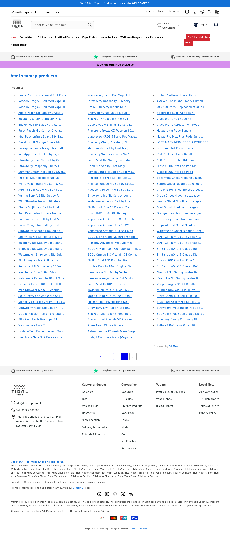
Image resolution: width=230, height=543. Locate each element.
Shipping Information (95, 427)
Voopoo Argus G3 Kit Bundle (176, 284)
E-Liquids (127, 399)
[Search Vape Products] (90, 25)
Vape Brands (164, 399)
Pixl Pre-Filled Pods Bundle (175, 154)
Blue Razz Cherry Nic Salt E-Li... (178, 302)
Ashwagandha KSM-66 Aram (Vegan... (114, 331)
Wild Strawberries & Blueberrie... (40, 290)
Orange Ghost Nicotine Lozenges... (180, 213)
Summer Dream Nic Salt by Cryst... (42, 172)
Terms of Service (209, 406)
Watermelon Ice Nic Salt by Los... (110, 201)
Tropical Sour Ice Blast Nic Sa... (39, 177)
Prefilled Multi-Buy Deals (197, 40)
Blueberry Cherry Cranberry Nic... (40, 118)
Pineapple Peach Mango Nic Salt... (42, 148)
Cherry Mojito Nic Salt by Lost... (40, 207)
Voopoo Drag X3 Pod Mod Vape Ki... (43, 107)
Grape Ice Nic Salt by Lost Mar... (40, 248)
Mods (124, 427)
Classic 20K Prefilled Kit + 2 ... (177, 260)
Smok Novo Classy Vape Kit (106, 325)
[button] (27, 37)
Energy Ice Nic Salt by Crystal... (39, 124)
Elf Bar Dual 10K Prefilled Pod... (109, 260)
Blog (85, 399)
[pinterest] (201, 12)
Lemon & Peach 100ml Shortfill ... (41, 284)
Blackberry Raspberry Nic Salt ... (109, 118)
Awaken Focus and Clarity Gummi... (181, 101)
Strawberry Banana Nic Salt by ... (40, 231)
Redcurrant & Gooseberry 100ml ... (41, 266)
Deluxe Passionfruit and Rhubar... (41, 313)
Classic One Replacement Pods (178, 124)
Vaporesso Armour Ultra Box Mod (110, 231)
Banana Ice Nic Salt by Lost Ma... (41, 219)
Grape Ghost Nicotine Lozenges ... (180, 195)
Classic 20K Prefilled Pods (175, 172)
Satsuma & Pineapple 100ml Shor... (42, 278)
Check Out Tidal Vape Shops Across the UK (37, 461)
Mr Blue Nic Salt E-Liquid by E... (178, 290)
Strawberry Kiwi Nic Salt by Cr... (39, 160)
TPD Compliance (209, 399)
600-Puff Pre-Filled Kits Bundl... (178, 160)
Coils (124, 434)
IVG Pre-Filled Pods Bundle (175, 148)
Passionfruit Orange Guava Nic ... (41, 142)
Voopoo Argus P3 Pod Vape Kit (109, 95)
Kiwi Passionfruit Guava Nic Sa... (41, 136)
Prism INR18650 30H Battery (107, 213)
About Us (173, 11)
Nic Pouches (129, 441)
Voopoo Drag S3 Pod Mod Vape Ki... (43, 101)
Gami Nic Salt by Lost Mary (106, 166)
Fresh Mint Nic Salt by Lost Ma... (110, 160)
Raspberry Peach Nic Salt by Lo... (110, 189)
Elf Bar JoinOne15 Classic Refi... (179, 248)
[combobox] (62, 25)
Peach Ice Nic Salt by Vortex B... (179, 278)
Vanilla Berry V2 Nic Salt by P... (39, 195)
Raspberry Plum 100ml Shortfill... (41, 272)
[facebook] (186, 12)
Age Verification (209, 392)
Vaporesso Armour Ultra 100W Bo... (112, 225)
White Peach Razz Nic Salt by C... (41, 183)
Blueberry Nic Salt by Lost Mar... (40, 242)
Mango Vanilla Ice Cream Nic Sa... (41, 302)
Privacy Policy (207, 413)
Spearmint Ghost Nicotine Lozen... (180, 177)
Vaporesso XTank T (31, 325)
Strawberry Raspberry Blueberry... (110, 101)
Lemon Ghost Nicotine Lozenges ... (180, 201)
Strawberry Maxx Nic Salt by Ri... (40, 307)
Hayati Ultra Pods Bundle (174, 130)
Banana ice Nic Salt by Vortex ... (109, 272)
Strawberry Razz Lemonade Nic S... (181, 313)
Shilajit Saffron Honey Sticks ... (178, 95)
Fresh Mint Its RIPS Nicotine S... (109, 284)
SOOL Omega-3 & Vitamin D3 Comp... (113, 254)
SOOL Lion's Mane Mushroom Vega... (113, 237)
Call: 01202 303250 (27, 410)
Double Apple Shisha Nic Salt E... (110, 124)
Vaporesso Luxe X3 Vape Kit (176, 113)
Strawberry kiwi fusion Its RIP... (109, 307)
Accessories (128, 448)
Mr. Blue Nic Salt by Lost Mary (108, 148)
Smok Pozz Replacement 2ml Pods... (43, 95)
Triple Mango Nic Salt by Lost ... (40, 225)
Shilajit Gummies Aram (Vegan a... (111, 337)
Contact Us (89, 413)
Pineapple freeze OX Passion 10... (111, 130)
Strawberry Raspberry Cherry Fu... (41, 166)
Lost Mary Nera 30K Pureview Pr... (41, 337)
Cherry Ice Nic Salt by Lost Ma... (40, 237)
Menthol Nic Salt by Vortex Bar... (179, 272)
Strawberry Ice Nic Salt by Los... (109, 195)
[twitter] (209, 12)
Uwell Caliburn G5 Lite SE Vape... (179, 242)
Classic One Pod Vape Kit (174, 118)
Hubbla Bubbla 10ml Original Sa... (111, 266)
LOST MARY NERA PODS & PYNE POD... (184, 142)
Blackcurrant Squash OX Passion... (111, 319)
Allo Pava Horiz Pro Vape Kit (37, 319)
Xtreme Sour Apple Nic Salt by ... (40, 189)
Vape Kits (127, 392)
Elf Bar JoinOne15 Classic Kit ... (178, 254)
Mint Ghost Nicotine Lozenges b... (180, 207)
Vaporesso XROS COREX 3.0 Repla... (112, 219)
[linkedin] (216, 12)
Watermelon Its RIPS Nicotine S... (110, 290)
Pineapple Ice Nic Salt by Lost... (109, 177)
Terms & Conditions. (138, 529)
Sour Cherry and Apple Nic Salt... (40, 296)
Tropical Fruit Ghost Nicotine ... (178, 225)
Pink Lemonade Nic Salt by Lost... (111, 183)
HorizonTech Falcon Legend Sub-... (42, 331)
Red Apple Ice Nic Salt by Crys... (40, 154)
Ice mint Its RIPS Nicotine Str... (108, 302)
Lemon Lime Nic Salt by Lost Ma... (111, 172)
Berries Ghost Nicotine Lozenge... (179, 183)
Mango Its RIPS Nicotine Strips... (110, 296)
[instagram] (194, 12)
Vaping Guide (90, 406)
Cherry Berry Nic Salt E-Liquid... (109, 113)
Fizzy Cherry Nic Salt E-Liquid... (178, 296)
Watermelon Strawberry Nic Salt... (41, 254)
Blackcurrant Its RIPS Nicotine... (109, 313)
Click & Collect (154, 11)
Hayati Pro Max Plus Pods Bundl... (180, 136)
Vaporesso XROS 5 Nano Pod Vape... (113, 136)
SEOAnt (174, 346)
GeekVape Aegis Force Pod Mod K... (112, 278)
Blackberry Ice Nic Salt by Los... (39, 260)
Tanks (125, 420)
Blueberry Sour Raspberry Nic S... (110, 154)
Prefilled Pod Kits (131, 406)
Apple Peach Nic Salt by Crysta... (40, 113)
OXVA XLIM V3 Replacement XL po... (182, 107)
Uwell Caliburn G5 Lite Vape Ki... (179, 237)
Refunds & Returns (93, 434)
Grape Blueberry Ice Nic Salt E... (109, 107)
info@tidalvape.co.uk (29, 403)
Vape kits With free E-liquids (115, 64)
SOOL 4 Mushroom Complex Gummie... (114, 248)
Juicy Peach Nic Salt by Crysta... (40, 130)
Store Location (91, 420)
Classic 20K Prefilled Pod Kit (176, 166)
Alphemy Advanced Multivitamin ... (111, 242)
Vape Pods (127, 413)
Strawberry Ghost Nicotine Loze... (180, 219)
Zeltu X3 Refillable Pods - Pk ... (178, 325)
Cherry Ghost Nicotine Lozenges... (180, 189)
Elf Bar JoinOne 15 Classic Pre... (110, 207)
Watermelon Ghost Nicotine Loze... (180, 231)
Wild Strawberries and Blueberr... (40, 201)
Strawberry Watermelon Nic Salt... (180, 307)
